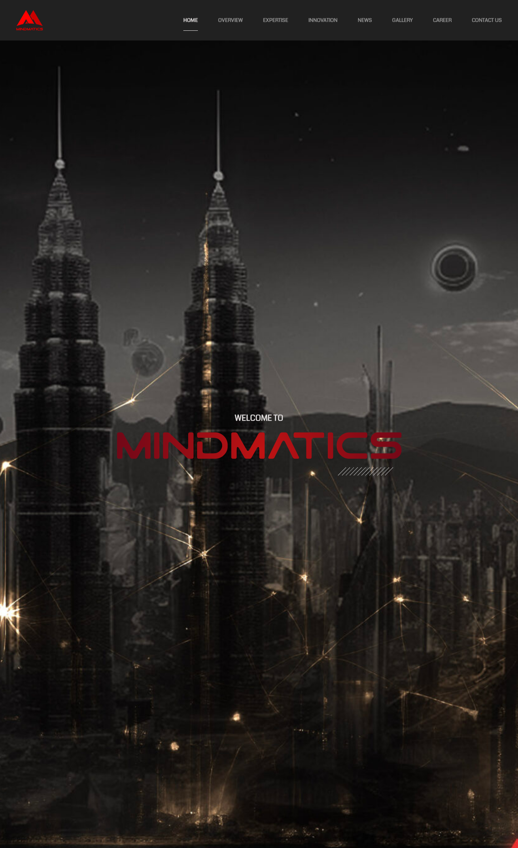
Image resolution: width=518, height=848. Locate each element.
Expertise (275, 20)
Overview (230, 20)
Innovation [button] (323, 20)
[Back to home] (29, 20)
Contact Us (487, 20)
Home (190, 20)
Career (442, 20)
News (365, 20)
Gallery (402, 20)
